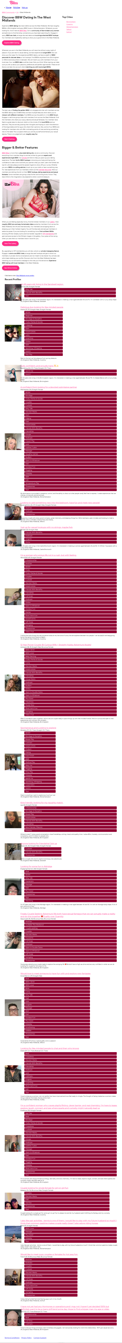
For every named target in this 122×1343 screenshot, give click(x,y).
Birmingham (71, 22)
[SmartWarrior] (13, 1015)
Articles (16, 8)
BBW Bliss (23, 31)
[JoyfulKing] (13, 381)
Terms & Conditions (12, 1338)
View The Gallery (10, 243)
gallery (52, 222)
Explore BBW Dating (11, 43)
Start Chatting (9, 139)
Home (8, 8)
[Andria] (13, 341)
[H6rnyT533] (13, 604)
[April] (13, 1325)
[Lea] (13, 827)
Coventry (69, 24)
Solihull (69, 32)
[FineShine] (13, 1151)
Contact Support (40, 1338)
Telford (68, 29)
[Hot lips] (13, 300)
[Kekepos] (13, 1209)
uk (17, 12)
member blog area (45, 170)
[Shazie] (13, 859)
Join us (25, 8)
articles (24, 158)
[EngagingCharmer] (13, 894)
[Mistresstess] (13, 449)
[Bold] (13, 1242)
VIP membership (48, 234)
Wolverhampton (72, 27)
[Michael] (13, 546)
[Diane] (13, 1081)
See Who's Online (10, 268)
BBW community (8, 12)
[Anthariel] (13, 691)
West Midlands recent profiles (25, 275)
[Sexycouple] (13, 948)
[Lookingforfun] (13, 519)
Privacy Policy (26, 1338)
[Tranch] (13, 1285)
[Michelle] (13, 770)
